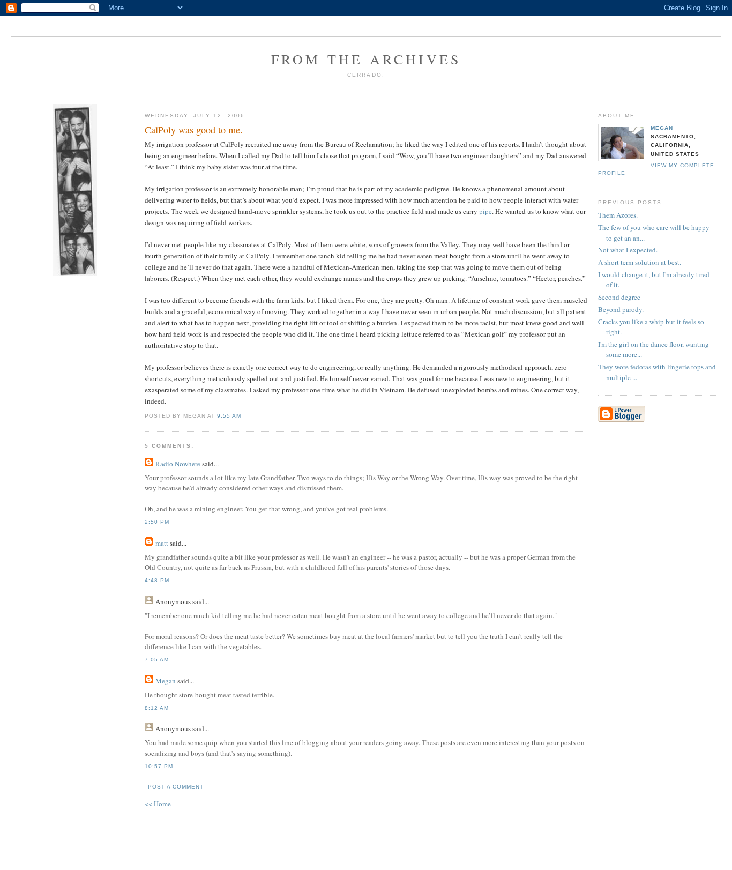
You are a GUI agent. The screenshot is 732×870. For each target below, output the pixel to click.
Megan (662, 128)
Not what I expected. (628, 250)
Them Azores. (618, 215)
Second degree (619, 297)
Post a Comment (176, 787)
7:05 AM (157, 660)
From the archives (366, 59)
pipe (485, 211)
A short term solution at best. (639, 262)
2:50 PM (157, 522)
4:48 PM (157, 580)
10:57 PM (159, 766)
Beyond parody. (621, 309)
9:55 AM (229, 416)
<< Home (158, 803)
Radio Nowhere (177, 464)
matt (161, 543)
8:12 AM (157, 708)
